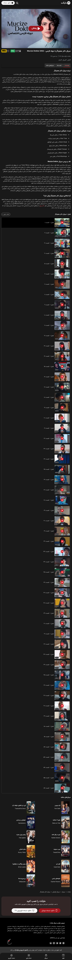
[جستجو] (17, 3)
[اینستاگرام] (53, 943)
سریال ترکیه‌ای (56, 892)
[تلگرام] (57, 943)
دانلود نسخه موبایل (48, 910)
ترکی (68, 60)
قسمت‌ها (59, 65)
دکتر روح (42, 206)
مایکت (69, 892)
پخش (34, 28)
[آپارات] (63, 943)
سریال (64, 60)
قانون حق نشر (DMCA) (56, 938)
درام (60, 60)
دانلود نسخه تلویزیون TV (22, 910)
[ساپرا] (9, 942)
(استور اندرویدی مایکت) (21, 950)
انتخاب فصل (6, 214)
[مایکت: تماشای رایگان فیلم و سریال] (66, 3)
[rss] (50, 943)
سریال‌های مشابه (50, 65)
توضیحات (67, 65)
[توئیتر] (60, 943)
